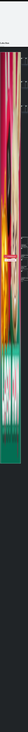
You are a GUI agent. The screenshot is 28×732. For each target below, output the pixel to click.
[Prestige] (24, 63)
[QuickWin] (24, 111)
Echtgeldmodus (11, 256)
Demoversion (11, 260)
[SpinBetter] (24, 87)
